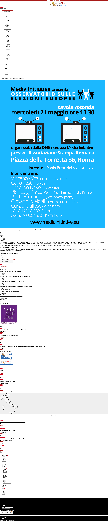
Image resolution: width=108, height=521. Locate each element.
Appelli (7, 30)
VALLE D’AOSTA (8, 55)
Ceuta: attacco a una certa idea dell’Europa (7, 387)
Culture (6, 16)
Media (7, 58)
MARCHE (8, 44)
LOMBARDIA (5, 476)
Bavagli (7, 19)
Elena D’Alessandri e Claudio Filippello (7, 440)
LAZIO (8, 40)
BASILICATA (8, 34)
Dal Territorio (7, 31)
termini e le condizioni (12, 259)
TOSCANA (8, 51)
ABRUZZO (8, 32)
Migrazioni (3, 466)
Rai (7, 59)
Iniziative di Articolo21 (7, 29)
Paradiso (1, 370)
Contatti (3, 518)
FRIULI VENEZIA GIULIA (8, 39)
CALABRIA (8, 35)
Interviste (7, 69)
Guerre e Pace (7, 25)
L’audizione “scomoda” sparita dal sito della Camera (9, 291)
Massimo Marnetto (4, 372)
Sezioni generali (6, 11)
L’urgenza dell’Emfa (3, 375)
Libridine (5, 65)
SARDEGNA (8, 49)
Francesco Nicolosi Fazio (4, 383)
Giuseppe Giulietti (4, 298)
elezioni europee (4, 266)
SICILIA (8, 50)
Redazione (2, 278)
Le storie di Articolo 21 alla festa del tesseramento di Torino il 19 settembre (13, 329)
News (1, 328)
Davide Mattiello (3, 293)
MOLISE (8, 45)
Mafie (7, 24)
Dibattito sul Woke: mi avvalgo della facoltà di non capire (10, 271)
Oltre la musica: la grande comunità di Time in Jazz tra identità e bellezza (12, 438)
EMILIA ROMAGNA (8, 37)
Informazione (6, 15)
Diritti (7, 26)
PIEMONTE (8, 46)
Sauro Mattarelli (3, 388)
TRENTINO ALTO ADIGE (7, 483)
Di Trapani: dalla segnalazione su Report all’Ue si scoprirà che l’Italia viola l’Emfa (15, 276)
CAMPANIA (8, 36)
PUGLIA (4, 479)
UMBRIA (8, 54)
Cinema (5, 63)
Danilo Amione (3, 432)
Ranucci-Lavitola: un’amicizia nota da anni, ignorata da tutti (11, 296)
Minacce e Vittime (7, 21)
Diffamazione (7, 20)
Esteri (6, 13)
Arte (5, 61)
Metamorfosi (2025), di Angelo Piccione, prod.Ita (8, 430)
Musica (3, 437)
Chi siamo (3, 516)
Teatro (6, 68)
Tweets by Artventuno (3, 503)
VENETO (8, 56)
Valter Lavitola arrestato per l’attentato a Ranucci (9, 335)
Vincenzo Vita (3, 273)
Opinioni (1, 368)
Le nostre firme (4, 517)
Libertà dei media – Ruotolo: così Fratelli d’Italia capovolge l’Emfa (12, 281)
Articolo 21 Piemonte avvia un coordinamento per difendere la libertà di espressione (16, 286)
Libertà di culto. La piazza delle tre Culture (7, 381)
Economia (6, 17)
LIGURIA (8, 41)
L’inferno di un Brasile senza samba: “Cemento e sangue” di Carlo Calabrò (12, 422)
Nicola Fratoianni (3, 377)
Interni (6, 12)
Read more (1, 332)
